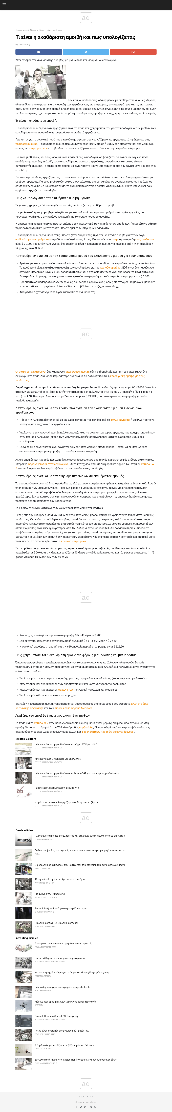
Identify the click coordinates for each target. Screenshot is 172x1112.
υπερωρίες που (38, 148)
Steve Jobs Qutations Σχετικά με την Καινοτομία (61, 908)
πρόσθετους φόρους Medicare (73, 708)
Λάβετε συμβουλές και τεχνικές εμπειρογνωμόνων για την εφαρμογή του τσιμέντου (80, 850)
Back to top (86, 1097)
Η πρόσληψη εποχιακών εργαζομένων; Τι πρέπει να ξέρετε (66, 802)
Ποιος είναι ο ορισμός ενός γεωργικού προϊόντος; (62, 1030)
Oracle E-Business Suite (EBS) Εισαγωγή (56, 1016)
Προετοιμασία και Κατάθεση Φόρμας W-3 (57, 787)
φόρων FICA (65, 689)
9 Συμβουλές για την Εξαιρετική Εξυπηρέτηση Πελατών (64, 1045)
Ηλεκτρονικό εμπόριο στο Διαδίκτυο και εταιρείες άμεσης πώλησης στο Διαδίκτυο (80, 835)
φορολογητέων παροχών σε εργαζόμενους (108, 731)
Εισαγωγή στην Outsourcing (50, 894)
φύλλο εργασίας (120, 419)
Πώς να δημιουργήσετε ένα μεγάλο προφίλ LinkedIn (62, 987)
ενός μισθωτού (144, 239)
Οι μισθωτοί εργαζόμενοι (30, 371)
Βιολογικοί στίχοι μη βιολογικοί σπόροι (56, 923)
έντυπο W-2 (41, 723)
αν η (114, 239)
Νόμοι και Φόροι (54, 30)
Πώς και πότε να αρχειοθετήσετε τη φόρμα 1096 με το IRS (66, 744)
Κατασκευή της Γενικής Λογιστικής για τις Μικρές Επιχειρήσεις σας (72, 972)
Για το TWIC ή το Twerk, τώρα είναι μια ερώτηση (60, 958)
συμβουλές (86, 727)
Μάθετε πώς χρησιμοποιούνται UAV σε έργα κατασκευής (65, 1001)
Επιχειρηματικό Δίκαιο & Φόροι (29, 30)
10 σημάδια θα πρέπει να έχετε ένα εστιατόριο (60, 879)
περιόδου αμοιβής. (26, 143)
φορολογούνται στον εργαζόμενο (48, 464)
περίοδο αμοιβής (110, 267)
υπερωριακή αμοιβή (78, 371)
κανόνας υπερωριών (73, 541)
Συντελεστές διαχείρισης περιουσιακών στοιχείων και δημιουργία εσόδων (76, 1059)
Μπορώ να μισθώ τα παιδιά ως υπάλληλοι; (58, 758)
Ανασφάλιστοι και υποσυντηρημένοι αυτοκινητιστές (63, 943)
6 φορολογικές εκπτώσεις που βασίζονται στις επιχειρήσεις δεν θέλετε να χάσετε (80, 865)
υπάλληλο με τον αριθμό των (33, 239)
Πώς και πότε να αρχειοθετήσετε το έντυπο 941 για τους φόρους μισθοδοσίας (77, 773)
